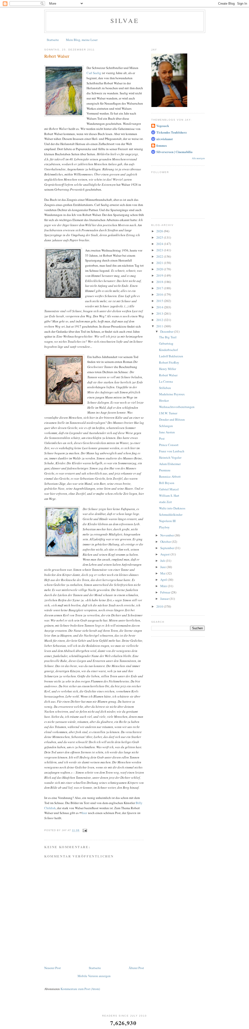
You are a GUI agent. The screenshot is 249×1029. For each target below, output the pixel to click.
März (164, 586)
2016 (160, 294)
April (164, 579)
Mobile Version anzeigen (94, 976)
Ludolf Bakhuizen (171, 356)
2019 (160, 275)
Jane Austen (167, 432)
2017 (160, 288)
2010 (160, 606)
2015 (160, 301)
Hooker (164, 400)
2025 (160, 237)
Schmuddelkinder (170, 514)
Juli (163, 560)
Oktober (166, 541)
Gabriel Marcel (169, 489)
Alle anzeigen (198, 158)
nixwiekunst (164, 138)
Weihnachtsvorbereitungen (177, 407)
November (167, 535)
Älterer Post (136, 968)
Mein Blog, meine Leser (82, 40)
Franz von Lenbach (171, 451)
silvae (124, 20)
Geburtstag (166, 343)
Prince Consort (168, 445)
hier (84, 813)
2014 (160, 307)
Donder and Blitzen (172, 419)
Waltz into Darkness (172, 508)
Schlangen (166, 426)
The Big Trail (168, 337)
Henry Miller (167, 369)
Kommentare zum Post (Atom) (80, 989)
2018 (160, 282)
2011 (160, 326)
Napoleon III (167, 521)
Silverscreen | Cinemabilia (174, 151)
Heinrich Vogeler (170, 457)
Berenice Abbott (170, 476)
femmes (161, 145)
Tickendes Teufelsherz (171, 132)
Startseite (53, 40)
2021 (160, 263)
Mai (163, 573)
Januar (164, 598)
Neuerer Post (52, 968)
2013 (160, 313)
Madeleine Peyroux (172, 394)
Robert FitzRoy (169, 362)
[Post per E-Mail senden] (84, 830)
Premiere (164, 470)
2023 (160, 250)
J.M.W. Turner (168, 413)
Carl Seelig (94, 73)
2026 (160, 231)
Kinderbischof (168, 350)
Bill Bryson (166, 483)
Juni (163, 567)
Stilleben (165, 388)
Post (162, 438)
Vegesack (162, 125)
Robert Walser (168, 375)
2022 (160, 256)
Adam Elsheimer (170, 464)
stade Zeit (165, 502)
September (167, 548)
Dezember (167, 331)
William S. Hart (169, 495)
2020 (160, 269)
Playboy (164, 527)
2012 (160, 320)
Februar (165, 592)
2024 (160, 244)
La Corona (166, 381)
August (165, 554)
